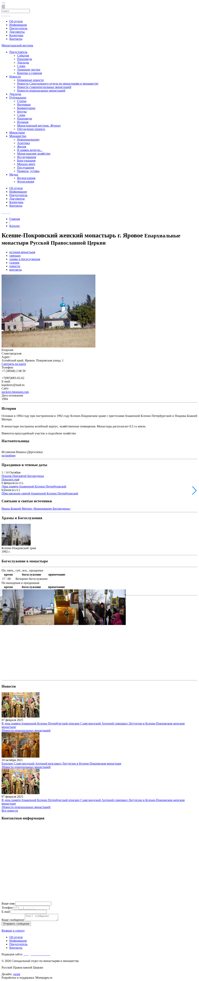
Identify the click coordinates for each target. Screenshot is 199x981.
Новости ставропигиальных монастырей (44, 87)
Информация (18, 24)
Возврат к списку (13, 930)
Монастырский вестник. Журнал (39, 125)
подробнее (9, 455)
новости (14, 266)
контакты (15, 269)
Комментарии (26, 108)
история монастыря (22, 252)
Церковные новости (30, 80)
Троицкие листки (28, 69)
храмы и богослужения (24, 259)
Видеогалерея (26, 178)
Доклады (23, 62)
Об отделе (16, 21)
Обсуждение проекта (31, 129)
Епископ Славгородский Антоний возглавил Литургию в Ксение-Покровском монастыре (61, 763)
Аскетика (23, 143)
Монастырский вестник (17, 45)
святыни (15, 255)
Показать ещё (10, 479)
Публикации (17, 97)
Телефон (7, 907)
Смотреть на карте (14, 364)
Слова (21, 66)
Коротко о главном (29, 73)
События (23, 55)
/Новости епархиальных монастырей (26, 730)
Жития (21, 146)
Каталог (14, 226)
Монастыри (17, 132)
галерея (14, 262)
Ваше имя (8, 903)
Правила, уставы (28, 171)
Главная (14, 219)
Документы (17, 31)
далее (16, 974)
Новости (15, 76)
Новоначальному (28, 139)
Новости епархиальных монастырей (41, 90)
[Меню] (3, 7)
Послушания (25, 167)
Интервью (24, 104)
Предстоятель (18, 52)
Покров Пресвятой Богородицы (23, 476)
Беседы (22, 111)
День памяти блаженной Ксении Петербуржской (34, 486)
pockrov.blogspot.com (15, 392)
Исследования (26, 157)
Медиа (13, 174)
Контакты (15, 38)
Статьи (21, 101)
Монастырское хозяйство (33, 153)
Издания (22, 122)
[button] (194, 490)
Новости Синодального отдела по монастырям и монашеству (58, 83)
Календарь (16, 35)
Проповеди (24, 59)
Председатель (18, 28)
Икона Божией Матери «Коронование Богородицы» (36, 508)
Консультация (26, 160)
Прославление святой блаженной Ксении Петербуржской (40, 493)
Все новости (10, 810)
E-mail (6, 911)
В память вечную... (29, 150)
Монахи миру (26, 164)
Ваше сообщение (13, 919)
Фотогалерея (25, 181)
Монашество (17, 136)
